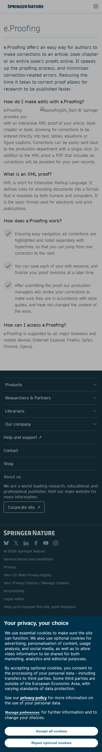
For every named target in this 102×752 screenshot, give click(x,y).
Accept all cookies (51, 731)
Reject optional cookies (51, 743)
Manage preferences (22, 712)
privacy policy (33, 697)
